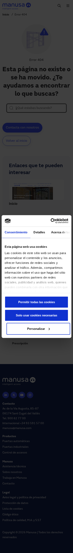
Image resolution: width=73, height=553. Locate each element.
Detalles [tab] (39, 232)
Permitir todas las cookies (36, 302)
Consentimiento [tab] (16, 232)
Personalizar (36, 328)
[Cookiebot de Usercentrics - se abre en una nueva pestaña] (51, 221)
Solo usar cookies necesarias (36, 315)
